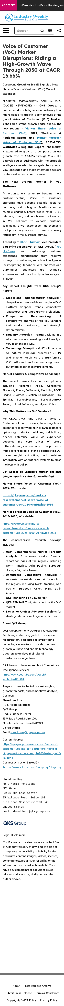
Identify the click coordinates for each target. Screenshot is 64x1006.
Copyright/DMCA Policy (22, 1000)
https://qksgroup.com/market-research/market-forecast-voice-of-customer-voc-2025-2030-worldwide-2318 (29, 528)
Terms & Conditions (47, 993)
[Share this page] (59, 30)
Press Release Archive (37, 985)
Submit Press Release (18, 993)
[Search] (42, 30)
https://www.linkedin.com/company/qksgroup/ (33, 767)
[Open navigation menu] (6, 30)
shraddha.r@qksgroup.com (28, 732)
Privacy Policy (49, 1000)
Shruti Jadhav (30, 242)
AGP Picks (8, 5)
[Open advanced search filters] (50, 30)
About (16, 985)
